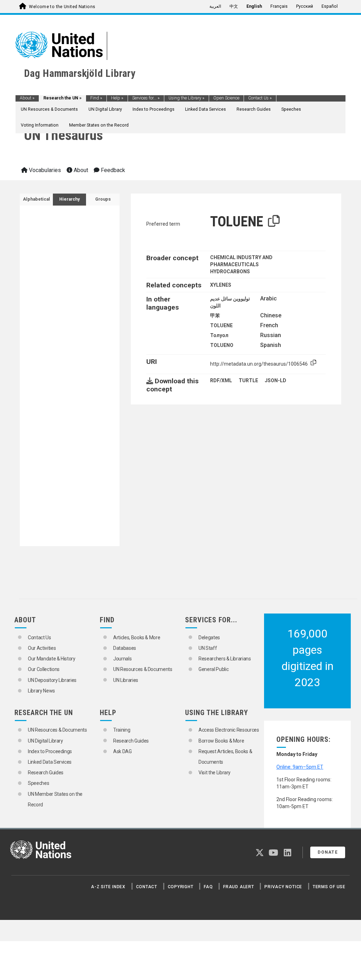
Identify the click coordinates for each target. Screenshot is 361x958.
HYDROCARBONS (230, 271)
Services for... (146, 98)
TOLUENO (221, 345)
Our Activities (42, 648)
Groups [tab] (103, 199)
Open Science (226, 98)
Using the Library (186, 98)
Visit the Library (214, 772)
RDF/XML (221, 380)
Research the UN (62, 98)
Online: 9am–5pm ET (299, 767)
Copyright (181, 886)
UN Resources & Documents (49, 109)
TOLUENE (221, 325)
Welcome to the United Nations (62, 6)
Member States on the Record (99, 125)
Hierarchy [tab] (69, 199)
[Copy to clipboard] (274, 221)
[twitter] (259, 854)
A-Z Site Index (108, 886)
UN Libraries (125, 680)
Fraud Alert (238, 886)
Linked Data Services (205, 109)
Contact (146, 886)
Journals (122, 658)
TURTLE (248, 380)
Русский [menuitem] (304, 6)
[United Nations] (59, 44)
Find (96, 98)
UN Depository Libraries (52, 680)
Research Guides (254, 109)
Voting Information (40, 125)
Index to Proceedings (154, 109)
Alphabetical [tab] (36, 199)
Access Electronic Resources (228, 730)
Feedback (112, 170)
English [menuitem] (254, 6)
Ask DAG (122, 751)
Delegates (209, 637)
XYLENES (220, 285)
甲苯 (215, 315)
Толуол (219, 335)
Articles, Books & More (136, 637)
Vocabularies (44, 170)
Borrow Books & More (221, 741)
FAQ (208, 886)
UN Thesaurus (63, 135)
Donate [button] (328, 852)
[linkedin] (287, 854)
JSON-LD (275, 380)
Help (117, 98)
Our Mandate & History (51, 658)
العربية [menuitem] (215, 6)
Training (121, 730)
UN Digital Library (105, 109)
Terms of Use (329, 886)
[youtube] (273, 854)
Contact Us (260, 98)
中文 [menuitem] (234, 6)
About (27, 98)
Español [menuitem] (330, 6)
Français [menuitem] (279, 6)
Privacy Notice (283, 886)
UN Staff (207, 648)
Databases (124, 648)
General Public (213, 669)
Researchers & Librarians (224, 658)
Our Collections (44, 669)
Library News (41, 691)
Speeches (291, 109)
